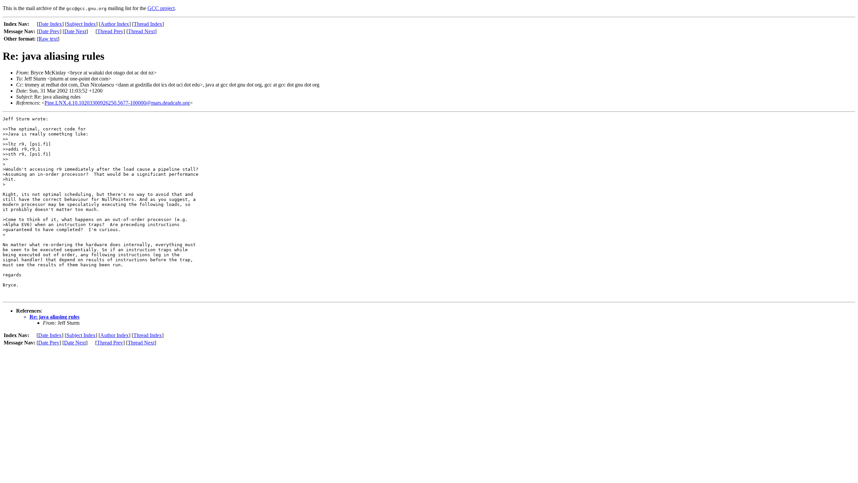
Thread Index (148, 24)
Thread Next (141, 31)
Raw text (48, 39)
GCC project (161, 8)
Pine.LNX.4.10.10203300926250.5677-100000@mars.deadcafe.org (117, 103)
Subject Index (81, 24)
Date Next (75, 31)
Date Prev (49, 31)
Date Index (50, 24)
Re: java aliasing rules (54, 317)
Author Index (115, 24)
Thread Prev (110, 31)
